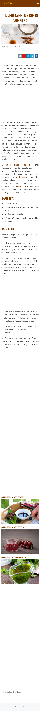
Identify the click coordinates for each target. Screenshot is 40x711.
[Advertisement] (20, 102)
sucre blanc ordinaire (18, 164)
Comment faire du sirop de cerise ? (13, 527)
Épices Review (22, 707)
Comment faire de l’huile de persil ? (13, 557)
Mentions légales (15, 692)
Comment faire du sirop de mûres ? (13, 497)
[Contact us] (20, 56)
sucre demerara (20, 177)
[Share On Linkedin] (28, 56)
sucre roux (22, 186)
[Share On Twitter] (32, 56)
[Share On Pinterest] (24, 56)
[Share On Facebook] (36, 56)
